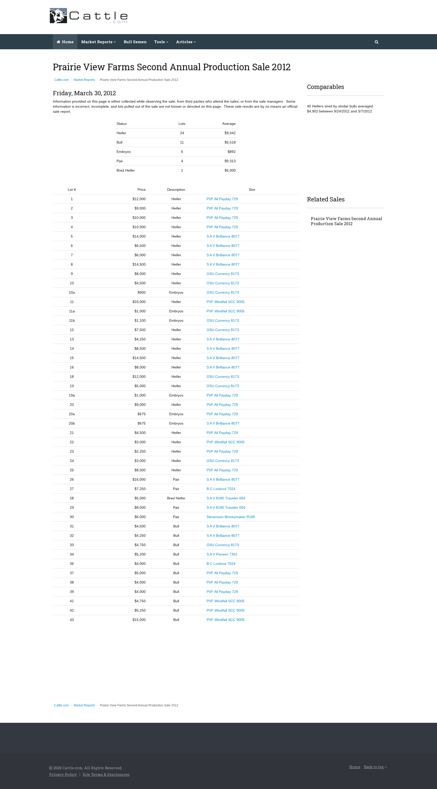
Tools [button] (160, 41)
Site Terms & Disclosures (106, 774)
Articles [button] (184, 41)
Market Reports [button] (97, 41)
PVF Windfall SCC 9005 (226, 302)
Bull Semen (135, 41)
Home (67, 41)
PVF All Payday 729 (222, 199)
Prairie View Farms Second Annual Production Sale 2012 (346, 221)
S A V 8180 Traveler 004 (226, 498)
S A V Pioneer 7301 (222, 554)
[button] (377, 41)
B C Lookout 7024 (221, 489)
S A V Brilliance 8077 (223, 236)
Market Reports (84, 80)
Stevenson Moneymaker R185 (231, 517)
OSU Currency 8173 (223, 274)
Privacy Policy (63, 774)
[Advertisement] (296, 16)
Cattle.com (61, 80)
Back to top (374, 766)
